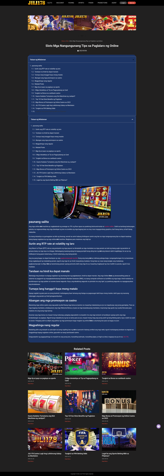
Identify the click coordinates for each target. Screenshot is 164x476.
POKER (91, 3)
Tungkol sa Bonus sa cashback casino (47, 93)
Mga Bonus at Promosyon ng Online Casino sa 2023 (53, 102)
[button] (30, 23)
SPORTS (81, 3)
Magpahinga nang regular (43, 81)
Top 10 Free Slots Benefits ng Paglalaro (48, 99)
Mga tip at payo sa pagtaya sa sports (47, 87)
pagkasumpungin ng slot (69, 258)
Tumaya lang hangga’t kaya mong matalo (49, 75)
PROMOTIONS (102, 3)
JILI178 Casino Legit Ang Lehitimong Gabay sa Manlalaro (54, 105)
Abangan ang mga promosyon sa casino (48, 78)
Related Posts (39, 84)
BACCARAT (60, 3)
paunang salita (37, 66)
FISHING (71, 3)
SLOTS (49, 3)
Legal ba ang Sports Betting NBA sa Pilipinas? (50, 111)
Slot (67, 41)
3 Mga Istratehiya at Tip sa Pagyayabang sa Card (51, 90)
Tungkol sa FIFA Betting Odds (45, 108)
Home (63, 41)
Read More (30, 383)
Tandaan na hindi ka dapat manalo (46, 72)
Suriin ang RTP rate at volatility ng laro (47, 69)
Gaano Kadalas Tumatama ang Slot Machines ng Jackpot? (55, 96)
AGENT (114, 3)
